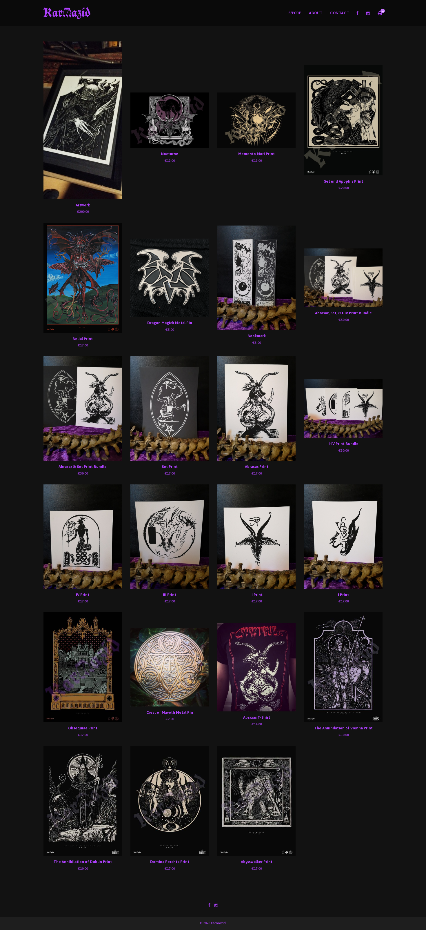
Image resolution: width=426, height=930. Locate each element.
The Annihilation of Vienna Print (343, 728)
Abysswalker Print (256, 862)
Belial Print (82, 339)
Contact (339, 13)
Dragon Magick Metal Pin (169, 323)
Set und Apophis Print (343, 181)
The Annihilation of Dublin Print (83, 862)
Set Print (170, 466)
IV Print (82, 595)
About (316, 13)
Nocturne (169, 154)
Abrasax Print (256, 466)
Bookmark (256, 336)
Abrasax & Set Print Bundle (83, 466)
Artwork (83, 205)
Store (294, 13)
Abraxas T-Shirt (256, 717)
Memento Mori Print (256, 154)
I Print (343, 595)
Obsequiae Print (82, 728)
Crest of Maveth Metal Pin (169, 712)
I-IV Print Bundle (343, 444)
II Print (256, 595)
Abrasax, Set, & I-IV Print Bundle (343, 313)
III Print (169, 595)
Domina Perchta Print (169, 862)
